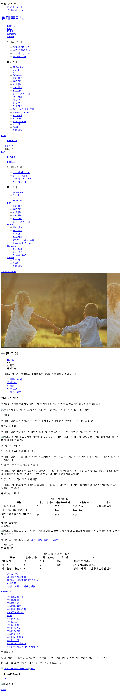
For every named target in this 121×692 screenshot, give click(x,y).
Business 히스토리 (22, 112)
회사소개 (17, 115)
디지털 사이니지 (21, 47)
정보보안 (17, 90)
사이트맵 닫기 (8, 271)
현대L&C (12, 621)
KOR (3, 135)
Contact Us (12, 574)
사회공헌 (17, 84)
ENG (12, 156)
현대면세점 (13, 625)
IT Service (18, 67)
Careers (10, 36)
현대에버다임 (14, 634)
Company (11, 34)
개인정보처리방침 (16, 577)
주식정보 (17, 97)
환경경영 (17, 81)
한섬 (9, 615)
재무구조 (17, 100)
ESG (9, 28)
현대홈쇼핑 (13, 603)
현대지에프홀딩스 (16, 643)
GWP (15, 127)
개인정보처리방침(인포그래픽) (23, 580)
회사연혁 (17, 118)
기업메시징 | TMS (22, 53)
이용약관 (12, 583)
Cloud (16, 70)
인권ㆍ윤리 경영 (21, 93)
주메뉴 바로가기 (15, 10)
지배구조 (17, 87)
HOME (10, 360)
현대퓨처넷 (13, 18)
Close (3, 689)
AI (14, 72)
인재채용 (17, 130)
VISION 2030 (19, 121)
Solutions (17, 75)
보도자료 (17, 106)
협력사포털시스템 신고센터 (45, 539)
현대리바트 (13, 618)
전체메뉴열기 (8, 145)
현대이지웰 (13, 640)
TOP (3, 679)
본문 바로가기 (14, 7)
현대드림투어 (14, 628)
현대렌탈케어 (14, 631)
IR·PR (10, 31)
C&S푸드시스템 (15, 612)
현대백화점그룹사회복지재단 (22, 646)
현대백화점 (13, 600)
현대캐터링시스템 (16, 609)
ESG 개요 (18, 78)
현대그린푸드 (14, 606)
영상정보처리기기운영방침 (21, 586)
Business (11, 26)
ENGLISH (12, 140)
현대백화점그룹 (15, 597)
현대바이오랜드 (15, 637)
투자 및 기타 (19, 56)
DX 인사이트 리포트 (23, 109)
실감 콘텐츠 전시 (22, 50)
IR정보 (16, 103)
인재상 (16, 124)
